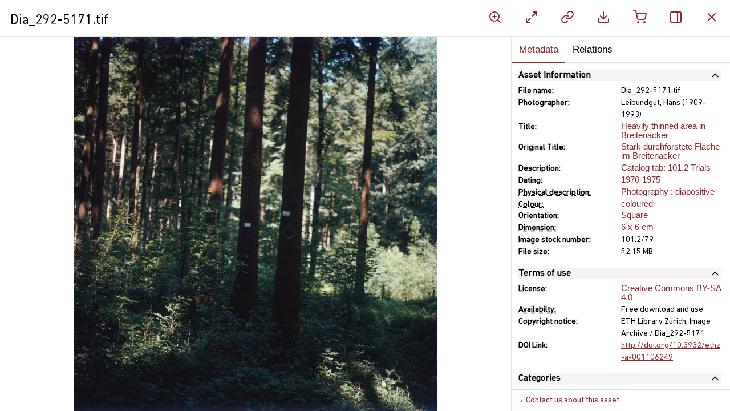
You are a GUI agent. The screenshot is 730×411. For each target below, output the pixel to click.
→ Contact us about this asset (567, 400)
